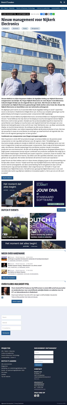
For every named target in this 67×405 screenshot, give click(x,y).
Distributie (15, 28)
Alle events (61, 210)
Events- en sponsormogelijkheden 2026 (12, 370)
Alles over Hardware (9, 278)
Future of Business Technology (10, 355)
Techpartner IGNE (61, 403)
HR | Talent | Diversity (8, 351)
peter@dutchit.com (39, 389)
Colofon (3, 374)
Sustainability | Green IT (8, 357)
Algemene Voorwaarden (7, 403)
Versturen (6, 333)
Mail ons (36, 379)
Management (35, 28)
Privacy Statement (19, 403)
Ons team (4, 372)
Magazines (4, 366)
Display (25, 28)
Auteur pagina (17, 301)
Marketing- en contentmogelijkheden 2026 (13, 368)
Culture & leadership (7, 353)
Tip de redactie (7, 178)
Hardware (5, 28)
